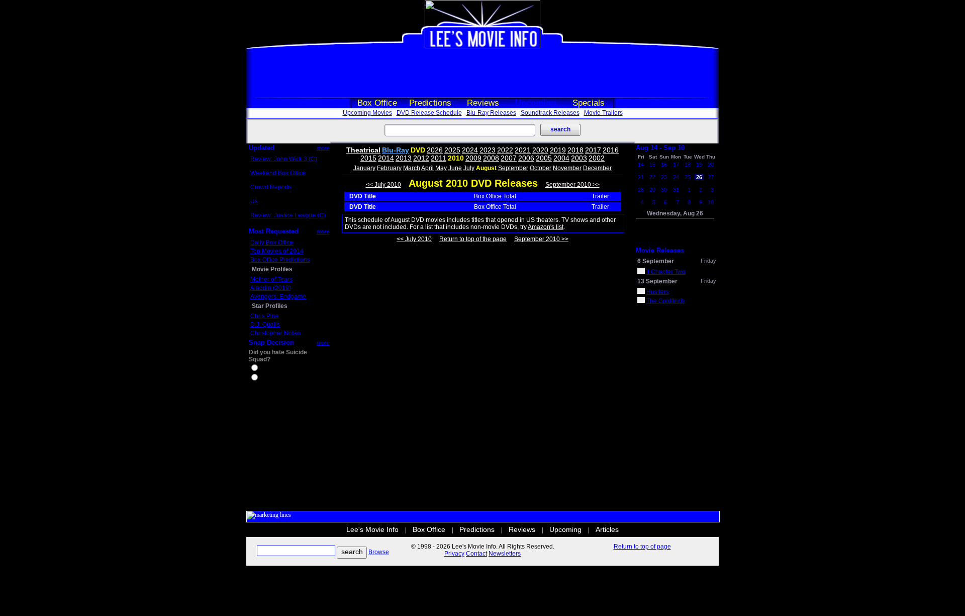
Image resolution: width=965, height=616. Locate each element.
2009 (473, 158)
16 (663, 165)
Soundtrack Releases (550, 112)
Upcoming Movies (367, 112)
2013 (404, 158)
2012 (421, 158)
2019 (558, 150)
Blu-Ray (395, 150)
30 (663, 190)
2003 (579, 158)
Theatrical (363, 150)
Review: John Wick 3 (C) (283, 159)
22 (652, 177)
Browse (378, 552)
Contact (476, 553)
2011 (438, 158)
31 (676, 190)
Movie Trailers (603, 112)
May (441, 168)
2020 (540, 150)
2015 (368, 158)
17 (676, 165)
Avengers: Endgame (278, 296)
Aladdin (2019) (270, 287)
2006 (526, 158)
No (263, 378)
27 (710, 177)
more (323, 148)
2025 (452, 150)
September (513, 168)
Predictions (430, 103)
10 (710, 202)
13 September (657, 281)
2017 (593, 150)
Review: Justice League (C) (288, 215)
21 (640, 177)
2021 (523, 150)
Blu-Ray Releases (491, 112)
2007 (509, 158)
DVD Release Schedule (429, 112)
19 (699, 165)
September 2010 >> (572, 184)
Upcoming (535, 103)
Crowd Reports (271, 187)
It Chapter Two (666, 271)
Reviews (483, 103)
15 (652, 165)
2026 (435, 150)
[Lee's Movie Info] (482, 46)
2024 (470, 150)
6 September (655, 261)
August (486, 168)
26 (699, 177)
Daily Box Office (272, 242)
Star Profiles (269, 306)
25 (687, 177)
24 (676, 177)
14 (640, 165)
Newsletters (505, 553)
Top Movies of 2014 (277, 251)
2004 (561, 158)
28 (640, 190)
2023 (487, 150)
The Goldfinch (665, 300)
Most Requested (274, 231)
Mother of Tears (271, 279)
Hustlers (657, 291)
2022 (505, 150)
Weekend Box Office (278, 173)
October (540, 168)
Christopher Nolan (275, 333)
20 (710, 165)
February (389, 168)
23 (663, 177)
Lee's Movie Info (372, 529)
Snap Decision (271, 342)
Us (254, 201)
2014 (386, 158)
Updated (261, 147)
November (567, 168)
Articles (607, 529)
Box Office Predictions (280, 259)
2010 (456, 158)
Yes (264, 368)
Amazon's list (545, 226)
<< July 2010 (383, 184)
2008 (491, 158)
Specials (588, 103)
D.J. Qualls (265, 324)
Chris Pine (264, 316)
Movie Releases (660, 250)
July (468, 168)
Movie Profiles (272, 269)
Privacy (454, 553)
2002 (597, 158)
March (411, 168)
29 (652, 190)
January (364, 168)
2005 (544, 158)
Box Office (377, 103)
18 (687, 165)
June (455, 168)
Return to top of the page (473, 239)
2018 (575, 150)
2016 (611, 150)
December (597, 168)
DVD (418, 150)
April (427, 168)
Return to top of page (642, 546)
